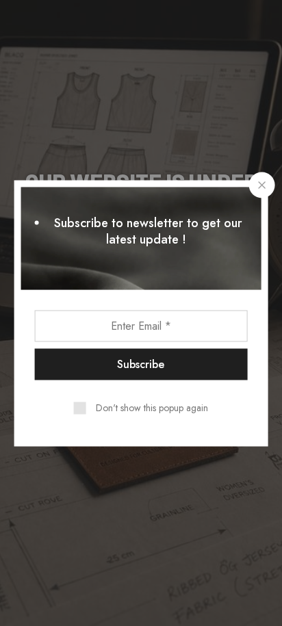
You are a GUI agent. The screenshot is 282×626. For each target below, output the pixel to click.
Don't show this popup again (152, 407)
